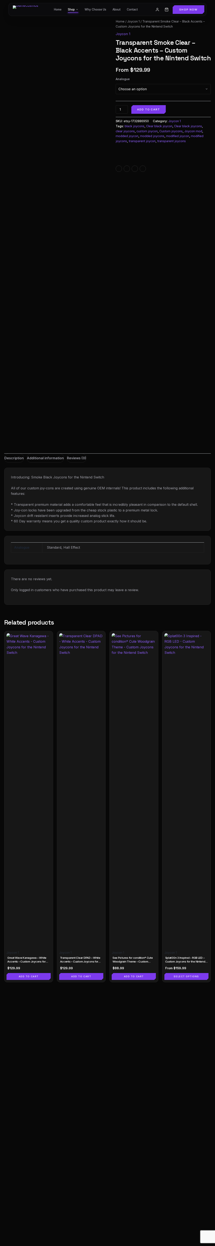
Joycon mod (193, 131)
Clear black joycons (188, 126)
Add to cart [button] (29, 976)
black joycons (134, 126)
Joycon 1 (133, 21)
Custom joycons (171, 131)
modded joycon (127, 136)
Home (58, 9)
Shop (71, 9)
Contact (132, 9)
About (117, 9)
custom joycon (147, 131)
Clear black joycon (159, 126)
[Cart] (166, 9)
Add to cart (148, 109)
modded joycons (152, 136)
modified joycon (177, 136)
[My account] (157, 9)
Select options (186, 976)
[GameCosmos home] (25, 9)
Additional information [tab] (45, 458)
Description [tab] (14, 458)
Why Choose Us (95, 9)
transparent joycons (171, 141)
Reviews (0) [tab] (76, 458)
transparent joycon (142, 141)
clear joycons (125, 131)
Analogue (123, 79)
